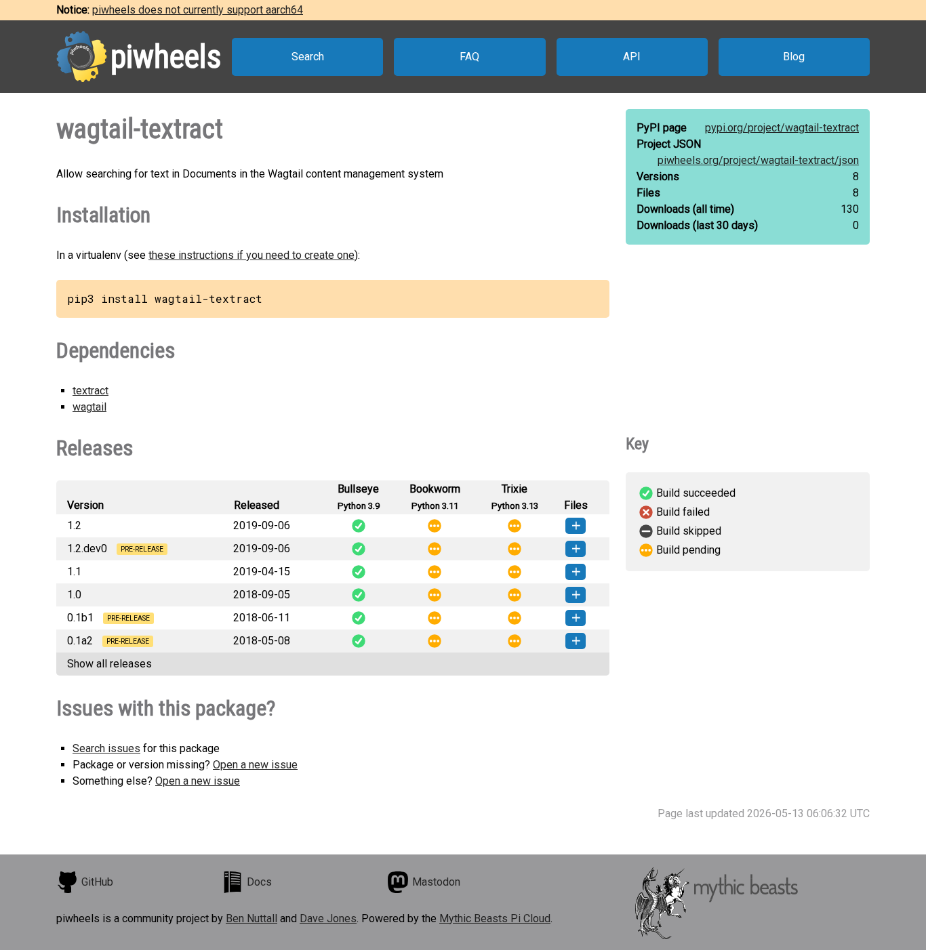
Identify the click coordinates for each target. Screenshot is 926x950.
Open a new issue (255, 764)
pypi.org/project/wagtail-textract (782, 127)
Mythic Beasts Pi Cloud (494, 918)
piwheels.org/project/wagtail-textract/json (758, 160)
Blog (794, 56)
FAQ (469, 56)
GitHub (97, 881)
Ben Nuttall (251, 918)
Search (307, 56)
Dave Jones (328, 918)
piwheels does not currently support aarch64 (197, 9)
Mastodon (436, 881)
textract (90, 390)
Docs (259, 881)
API (632, 56)
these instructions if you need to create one (251, 255)
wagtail (89, 406)
